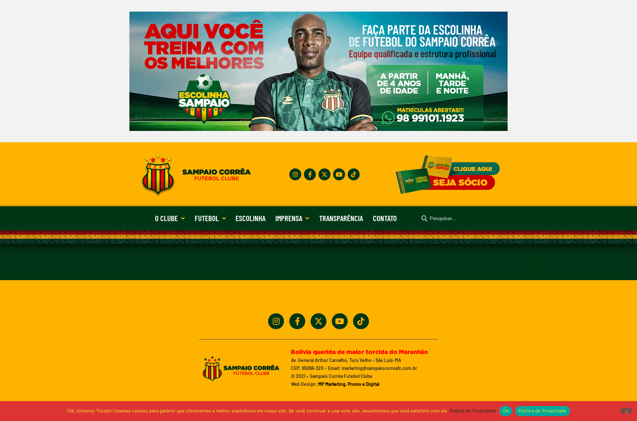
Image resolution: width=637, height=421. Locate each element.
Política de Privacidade (473, 410)
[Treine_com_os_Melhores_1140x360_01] (318, 129)
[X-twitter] (324, 174)
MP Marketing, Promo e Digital (348, 384)
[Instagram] (295, 174)
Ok (506, 410)
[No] (626, 411)
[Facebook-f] (310, 174)
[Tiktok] (354, 174)
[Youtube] (339, 174)
